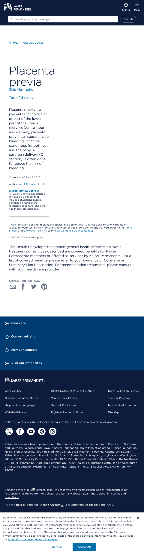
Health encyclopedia (28, 42)
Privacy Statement (46, 539)
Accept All (84, 547)
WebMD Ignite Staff (30, 184)
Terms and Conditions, (21, 539)
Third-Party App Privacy (123, 390)
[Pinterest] (41, 431)
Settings (57, 547)
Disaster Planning (119, 398)
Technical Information (122, 405)
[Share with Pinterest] (44, 286)
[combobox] (63, 19)
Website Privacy (15, 412)
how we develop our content (72, 230)
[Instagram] (52, 431)
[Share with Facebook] (23, 286)
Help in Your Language (19, 405)
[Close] (138, 518)
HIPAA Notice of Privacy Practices (73, 390)
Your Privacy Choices (64, 398)
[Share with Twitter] (34, 286)
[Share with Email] (12, 286)
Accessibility (13, 390)
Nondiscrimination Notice (21, 398)
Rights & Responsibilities (67, 412)
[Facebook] (19, 431)
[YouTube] (30, 431)
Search (128, 19)
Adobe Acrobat (50, 504)
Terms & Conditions (63, 405)
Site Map (113, 412)
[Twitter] (8, 431)
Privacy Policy (34, 230)
